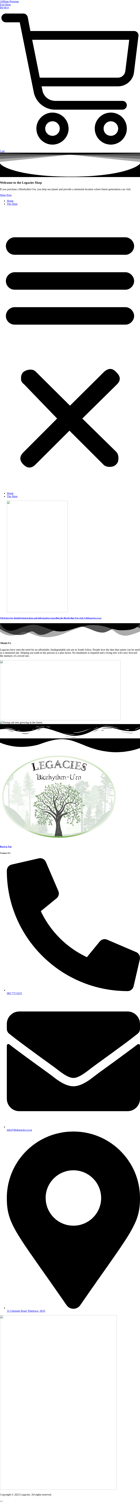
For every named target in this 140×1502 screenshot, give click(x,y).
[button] (70, 348)
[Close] (1, 1501)
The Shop (12, 203)
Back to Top (6, 846)
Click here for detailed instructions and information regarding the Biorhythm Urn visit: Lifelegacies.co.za (50, 618)
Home (10, 200)
